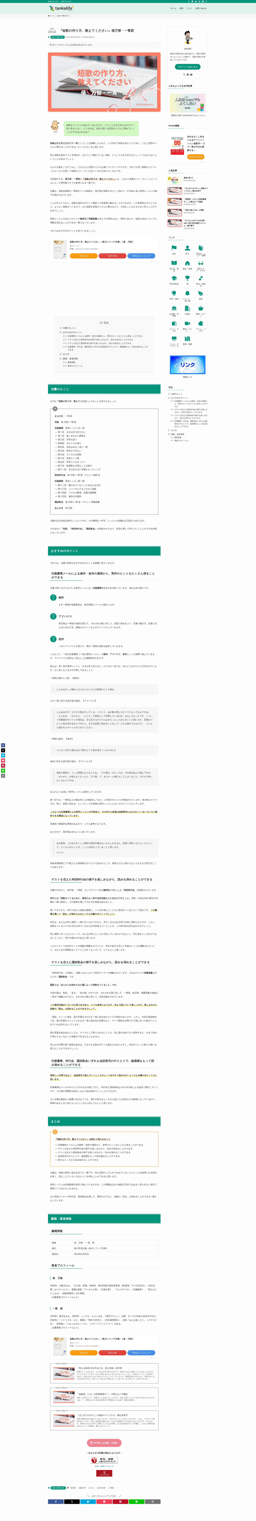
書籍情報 (71, 362)
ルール (91, 1488)
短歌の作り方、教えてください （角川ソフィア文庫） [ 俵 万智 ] (101, 242)
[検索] (206, 1)
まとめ (66, 354)
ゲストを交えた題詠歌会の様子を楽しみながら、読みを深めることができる (99, 343)
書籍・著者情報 (70, 358)
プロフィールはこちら (188, 67)
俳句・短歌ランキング (104, 1466)
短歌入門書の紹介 (57, 37)
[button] (56, 1501)
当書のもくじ (69, 328)
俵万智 (73, 1488)
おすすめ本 (101, 1488)
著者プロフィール (75, 366)
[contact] (203, 1)
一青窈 (111, 1488)
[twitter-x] (189, 1)
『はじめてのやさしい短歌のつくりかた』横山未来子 (102, 1415)
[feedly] (196, 1)
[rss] (199, 1)
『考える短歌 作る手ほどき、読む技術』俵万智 (99, 1368)
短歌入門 (82, 1488)
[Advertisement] (104, 289)
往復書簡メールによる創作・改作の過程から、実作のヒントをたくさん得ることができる (105, 336)
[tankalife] (62, 8)
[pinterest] (192, 1)
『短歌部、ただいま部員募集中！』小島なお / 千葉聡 (102, 1394)
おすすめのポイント (72, 332)
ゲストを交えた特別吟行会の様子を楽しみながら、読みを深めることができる (100, 340)
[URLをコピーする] (153, 1501)
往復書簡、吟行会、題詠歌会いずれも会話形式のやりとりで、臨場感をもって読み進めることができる (191, 423)
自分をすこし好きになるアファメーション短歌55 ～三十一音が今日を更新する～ (196, 143)
